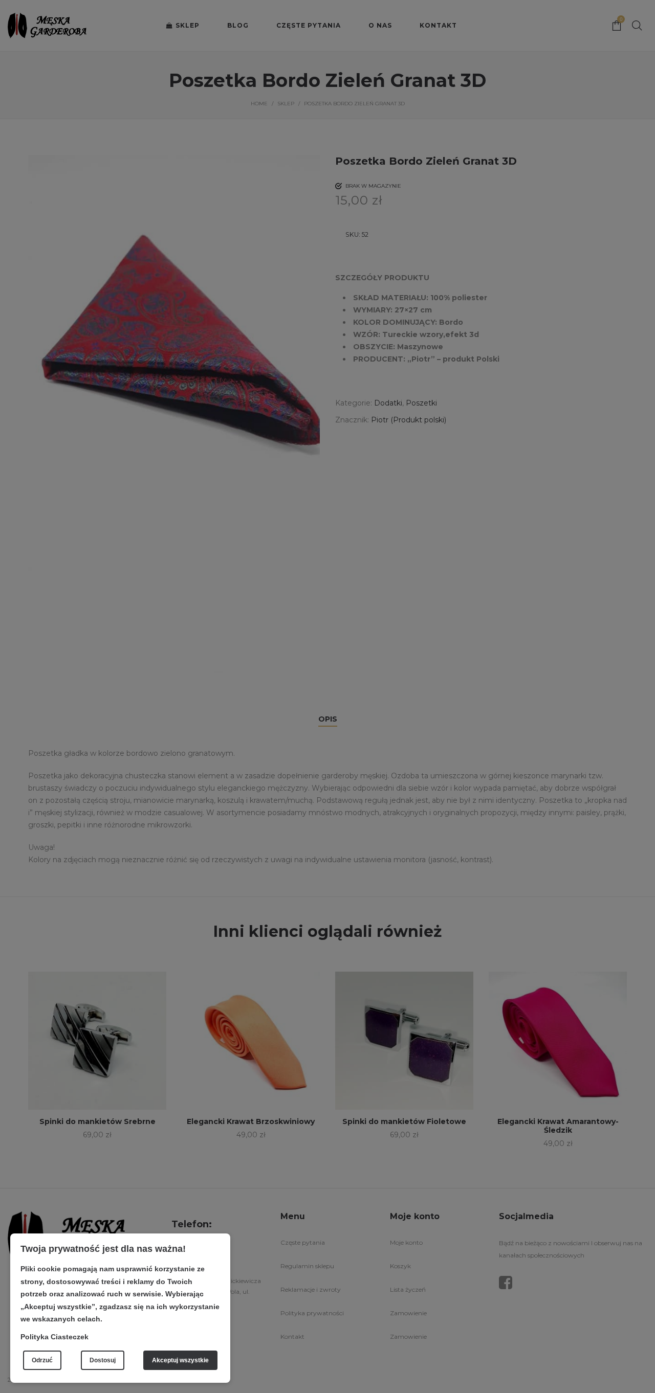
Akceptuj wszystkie (180, 1360)
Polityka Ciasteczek (54, 1337)
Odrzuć (42, 1360)
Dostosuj (103, 1360)
